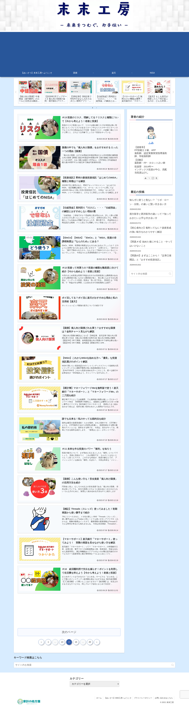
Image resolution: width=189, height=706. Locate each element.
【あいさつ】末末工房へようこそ (117, 698)
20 (90, 642)
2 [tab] (96, 108)
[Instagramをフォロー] (153, 178)
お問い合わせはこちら (164, 698)
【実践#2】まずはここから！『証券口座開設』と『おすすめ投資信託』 (150, 257)
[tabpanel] (30, 92)
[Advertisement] (94, 50)
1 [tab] (92, 108)
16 (76, 642)
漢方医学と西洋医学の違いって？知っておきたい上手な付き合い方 (150, 216)
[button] (170, 273)
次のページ (69, 632)
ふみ (151, 142)
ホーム (99, 698)
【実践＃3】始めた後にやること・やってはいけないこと (150, 243)
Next (173, 92)
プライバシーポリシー (143, 698)
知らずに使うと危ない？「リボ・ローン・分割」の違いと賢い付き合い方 (149, 202)
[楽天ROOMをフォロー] (156, 178)
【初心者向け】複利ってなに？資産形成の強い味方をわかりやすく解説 (150, 230)
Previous (15, 92)
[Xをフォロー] (149, 178)
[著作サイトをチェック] (145, 178)
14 (62, 642)
